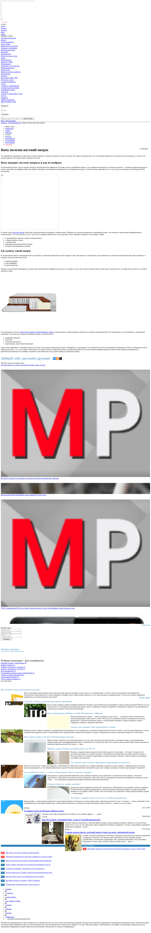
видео (3, 26)
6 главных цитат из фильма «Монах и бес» (44, 811)
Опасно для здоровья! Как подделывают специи (93, 727)
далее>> (100, 814)
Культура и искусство (9, 56)
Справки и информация (10, 86)
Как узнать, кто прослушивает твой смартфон (22, 853)
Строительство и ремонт (10, 88)
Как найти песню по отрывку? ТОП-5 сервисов (23, 880)
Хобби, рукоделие (7, 100)
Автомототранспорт (8, 38)
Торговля (4, 92)
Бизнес (3, 40)
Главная (8, 889)
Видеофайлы (10, 138)
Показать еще (146, 625)
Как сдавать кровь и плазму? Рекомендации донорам (49, 737)
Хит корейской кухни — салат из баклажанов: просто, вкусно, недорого (58, 772)
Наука (3, 58)
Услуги (3, 96)
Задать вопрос (10, 897)
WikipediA (5, 106)
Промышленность (7, 68)
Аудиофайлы (10, 140)
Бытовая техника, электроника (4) (14, 663)
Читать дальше (144, 697)
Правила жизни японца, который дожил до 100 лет (71, 748)
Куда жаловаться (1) (8, 671)
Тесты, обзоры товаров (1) (11, 679)
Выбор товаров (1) (8, 665)
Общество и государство (10, 66)
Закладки (8, 144)
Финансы (4, 98)
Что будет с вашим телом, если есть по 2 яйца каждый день (99, 798)
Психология (5, 70)
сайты (3, 34)
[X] (60, 358)
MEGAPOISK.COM (8, 102)
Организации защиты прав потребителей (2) (17, 673)
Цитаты (8, 136)
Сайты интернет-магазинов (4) (12, 675)
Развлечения (5, 74)
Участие (8, 905)
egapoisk (5, 114)
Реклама (8, 913)
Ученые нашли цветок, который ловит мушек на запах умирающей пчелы (100, 832)
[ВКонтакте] (54, 358)
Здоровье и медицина (9, 48)
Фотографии (10, 142)
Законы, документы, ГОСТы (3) (13, 669)
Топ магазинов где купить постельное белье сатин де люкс (23, 365)
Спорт (3, 84)
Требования (9, 917)
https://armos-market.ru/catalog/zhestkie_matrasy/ (37, 332)
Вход (3, 121)
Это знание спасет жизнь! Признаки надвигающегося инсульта (100, 762)
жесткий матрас (19, 232)
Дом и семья (5, 44)
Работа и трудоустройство (10, 72)
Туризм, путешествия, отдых (12, 94)
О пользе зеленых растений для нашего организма (48, 701)
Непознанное (6, 60)
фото (3, 32)
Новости (8, 133)
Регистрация (10, 121)
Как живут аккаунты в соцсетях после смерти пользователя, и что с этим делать (116, 849)
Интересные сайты (8, 50)
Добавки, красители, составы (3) (13, 667)
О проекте (9, 893)
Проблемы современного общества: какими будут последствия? (29, 857)
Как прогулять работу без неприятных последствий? (25, 876)
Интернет (4, 52)
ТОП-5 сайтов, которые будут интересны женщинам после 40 (28, 864)
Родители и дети (7, 80)
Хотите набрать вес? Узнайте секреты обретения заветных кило (29, 872)
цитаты (3, 28)
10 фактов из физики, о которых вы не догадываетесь (25, 868)
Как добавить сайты (12, 901)
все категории (6, 681)
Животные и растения (9, 46)
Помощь (8, 909)
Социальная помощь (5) (10, 677)
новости (4, 30)
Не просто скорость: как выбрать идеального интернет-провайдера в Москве (30, 478)
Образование (6, 64)
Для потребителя (7, 42)
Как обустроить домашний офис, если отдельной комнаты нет (71, 819)
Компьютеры (6, 54)
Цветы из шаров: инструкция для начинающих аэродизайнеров (28, 861)
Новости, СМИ (6, 62)
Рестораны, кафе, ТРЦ (9, 78)
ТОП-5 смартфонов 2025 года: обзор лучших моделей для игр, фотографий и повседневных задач (38, 608)
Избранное (9, 129)
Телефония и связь (8, 90)
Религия (4, 76)
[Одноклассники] (57, 358)
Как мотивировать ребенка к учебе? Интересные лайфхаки (75, 713)
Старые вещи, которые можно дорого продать (22, 884)
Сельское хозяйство (8, 82)
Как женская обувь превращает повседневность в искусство (23, 495)
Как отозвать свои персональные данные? (20, 689)
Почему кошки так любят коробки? (63, 784)
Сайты (7, 131)
